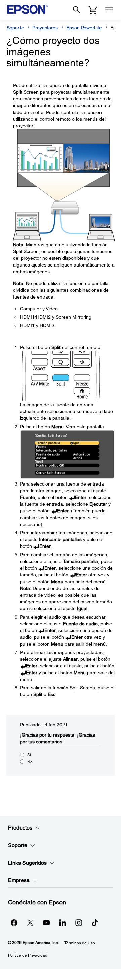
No (30, 762)
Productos (20, 827)
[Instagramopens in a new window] (79, 922)
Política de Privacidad (27, 955)
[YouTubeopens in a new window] (46, 922)
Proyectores (45, 27)
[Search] (76, 10)
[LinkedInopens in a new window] (62, 922)
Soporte (15, 27)
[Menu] (109, 10)
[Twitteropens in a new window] (30, 922)
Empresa (19, 880)
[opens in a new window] (95, 922)
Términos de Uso (79, 943)
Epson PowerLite (84, 27)
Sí (29, 755)
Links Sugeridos (27, 862)
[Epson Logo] (27, 9)
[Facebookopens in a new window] (14, 922)
